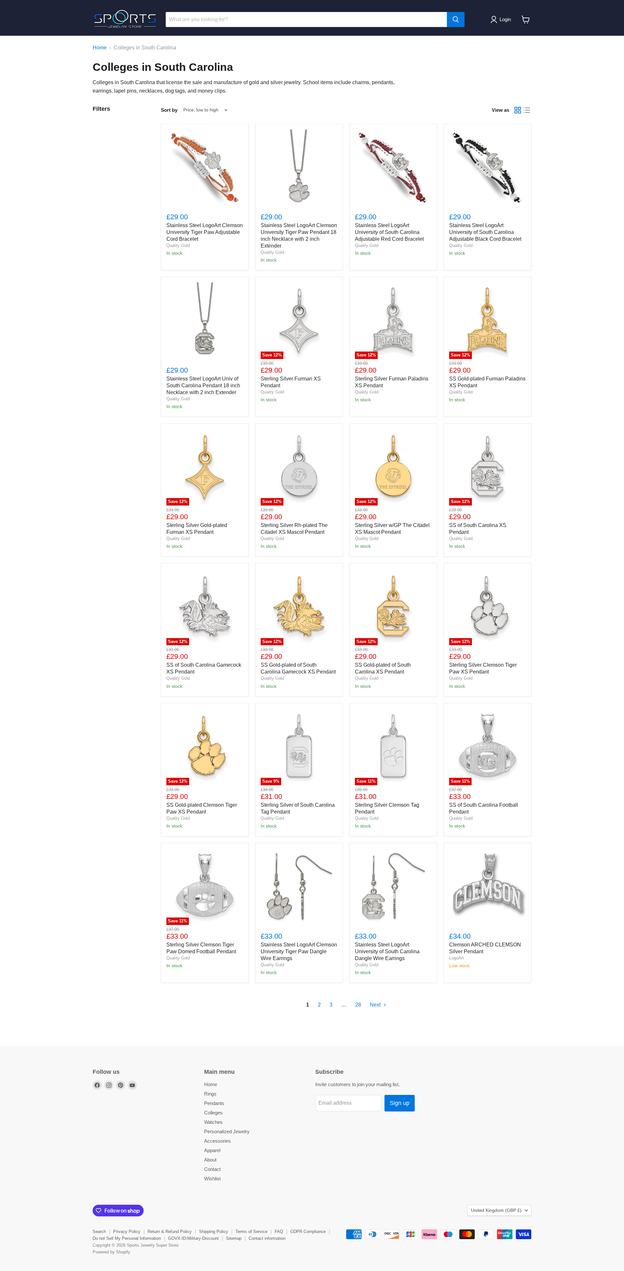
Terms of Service (251, 1231)
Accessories (217, 1141)
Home (100, 47)
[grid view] (517, 110)
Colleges (213, 1112)
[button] (502, 19)
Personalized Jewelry (227, 1131)
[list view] (526, 110)
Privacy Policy (126, 1231)
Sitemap (233, 1238)
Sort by (169, 110)
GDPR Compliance (308, 1231)
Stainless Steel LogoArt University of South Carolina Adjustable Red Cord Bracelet (389, 232)
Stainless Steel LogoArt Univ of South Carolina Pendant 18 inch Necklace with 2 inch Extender (203, 385)
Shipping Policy (213, 1231)
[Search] (455, 19)
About (210, 1159)
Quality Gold (178, 245)
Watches (213, 1122)
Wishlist (212, 1178)
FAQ (279, 1231)
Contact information (267, 1238)
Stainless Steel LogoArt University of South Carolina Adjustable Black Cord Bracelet (485, 232)
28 (358, 1005)
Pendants (214, 1103)
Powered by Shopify (111, 1252)
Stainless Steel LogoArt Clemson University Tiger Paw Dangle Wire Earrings (299, 951)
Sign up (400, 1103)
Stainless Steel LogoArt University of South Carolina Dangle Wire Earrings (387, 951)
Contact (212, 1169)
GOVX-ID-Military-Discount (193, 1238)
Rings (210, 1094)
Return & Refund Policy (170, 1231)
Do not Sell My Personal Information (127, 1238)
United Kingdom (496, 1210)
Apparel (212, 1150)
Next (376, 1005)
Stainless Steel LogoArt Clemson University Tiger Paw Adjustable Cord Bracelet (204, 232)
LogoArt (456, 958)
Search (99, 1231)
